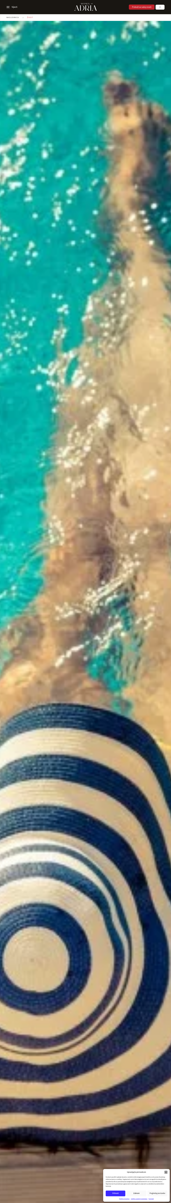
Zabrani (136, 1193)
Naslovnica (13, 17)
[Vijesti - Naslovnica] (85, 7)
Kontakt (151, 1199)
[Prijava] (160, 7)
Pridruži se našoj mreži (141, 7)
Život (30, 17)
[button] (166, 1172)
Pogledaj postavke (157, 1193)
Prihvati (115, 1193)
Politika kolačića (124, 1199)
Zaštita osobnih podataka (139, 1199)
